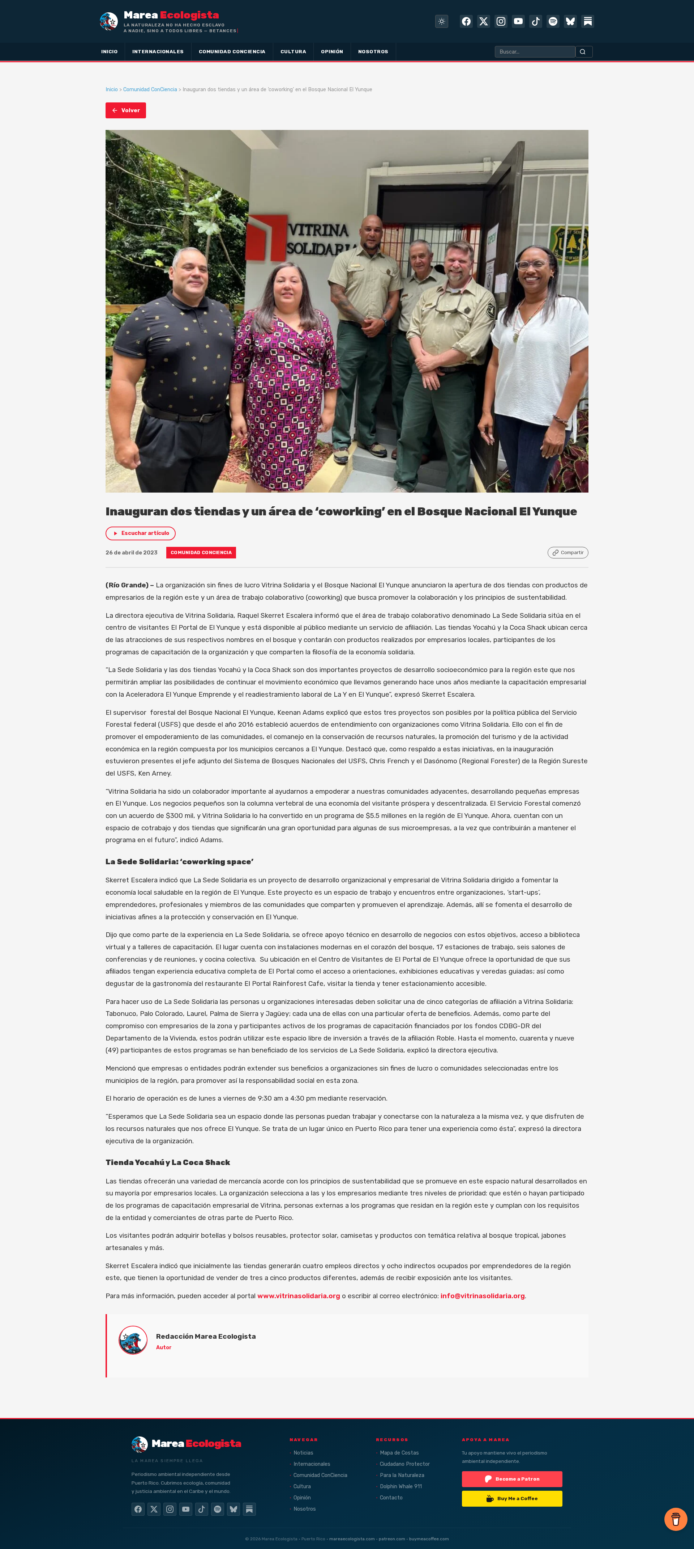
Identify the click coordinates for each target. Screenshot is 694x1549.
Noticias (303, 1453)
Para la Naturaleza (402, 1475)
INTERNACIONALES (158, 51)
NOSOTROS (373, 51)
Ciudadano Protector (405, 1464)
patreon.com (392, 1538)
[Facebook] (466, 21)
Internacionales (312, 1464)
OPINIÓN (332, 51)
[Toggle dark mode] (441, 21)
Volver (130, 110)
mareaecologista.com (352, 1538)
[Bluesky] (570, 21)
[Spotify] (553, 21)
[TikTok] (535, 21)
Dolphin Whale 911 (401, 1486)
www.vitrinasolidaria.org (298, 1296)
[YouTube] (518, 21)
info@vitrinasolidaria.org (483, 1296)
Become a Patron (518, 1479)
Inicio (112, 89)
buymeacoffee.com (429, 1538)
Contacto (391, 1498)
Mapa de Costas (399, 1453)
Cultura (302, 1486)
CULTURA (293, 51)
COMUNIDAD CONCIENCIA (232, 51)
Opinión (302, 1498)
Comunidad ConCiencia (150, 89)
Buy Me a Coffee (517, 1498)
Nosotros (305, 1509)
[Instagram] (500, 21)
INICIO (109, 51)
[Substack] (587, 21)
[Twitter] (483, 21)
